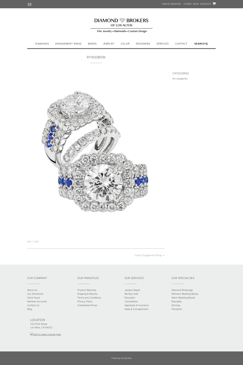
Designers (143, 43)
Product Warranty (86, 290)
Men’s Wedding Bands (183, 297)
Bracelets (177, 301)
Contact (181, 43)
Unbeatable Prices (87, 305)
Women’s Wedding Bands (185, 293)
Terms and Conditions (89, 297)
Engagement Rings (68, 43)
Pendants (177, 309)
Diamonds (42, 43)
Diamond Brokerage (182, 290)
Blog (29, 309)
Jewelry (108, 43)
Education (129, 297)
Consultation (131, 301)
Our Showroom (35, 293)
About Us (32, 290)
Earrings (176, 305)
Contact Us (33, 305)
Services (163, 43)
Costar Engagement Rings (149, 255)
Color (125, 43)
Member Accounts (37, 301)
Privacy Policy (85, 301)
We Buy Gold (131, 293)
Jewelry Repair (132, 290)
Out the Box (126, 358)
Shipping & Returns (87, 293)
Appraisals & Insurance (136, 305)
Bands (92, 43)
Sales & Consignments (136, 309)
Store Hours (33, 297)
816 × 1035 (33, 241)
